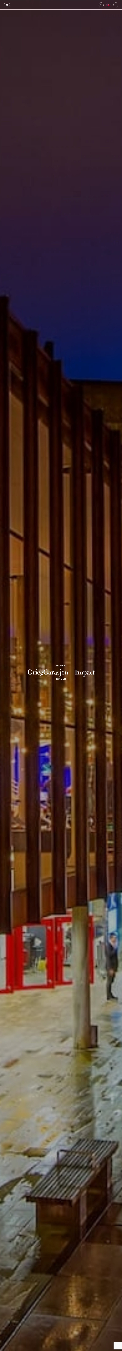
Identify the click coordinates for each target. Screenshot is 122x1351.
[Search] (101, 4)
